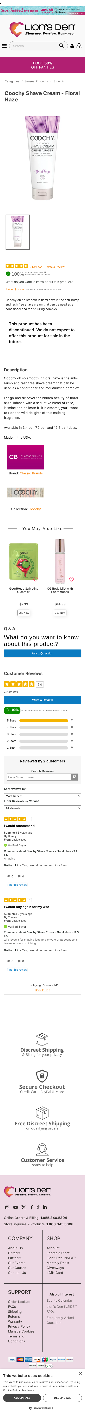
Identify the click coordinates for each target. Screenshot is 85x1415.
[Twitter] (23, 1207)
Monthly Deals (58, 1263)
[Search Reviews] (74, 777)
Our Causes (17, 1268)
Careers (14, 1253)
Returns (14, 1316)
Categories (12, 81)
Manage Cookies (21, 1331)
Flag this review (17, 884)
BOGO (42, 65)
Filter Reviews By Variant (21, 800)
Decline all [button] (62, 1397)
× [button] (80, 1373)
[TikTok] (38, 1207)
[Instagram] (7, 1207)
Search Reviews (42, 771)
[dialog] (42, 1392)
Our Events (16, 1263)
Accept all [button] (22, 1397)
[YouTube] (15, 1207)
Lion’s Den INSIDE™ (61, 1258)
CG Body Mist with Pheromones (60, 590)
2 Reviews (36, 266)
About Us (15, 1248)
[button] (4, 45)
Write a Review (55, 266)
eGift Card (55, 1273)
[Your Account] (72, 45)
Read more (27, 1390)
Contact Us (17, 1273)
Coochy (35, 509)
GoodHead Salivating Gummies (23, 590)
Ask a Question (15, 289)
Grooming (59, 81)
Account (53, 1248)
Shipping (15, 1311)
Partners (14, 1258)
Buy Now (24, 612)
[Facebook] (31, 1207)
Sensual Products (36, 81)
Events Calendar (59, 1300)
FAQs (12, 1307)
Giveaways (55, 1268)
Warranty (15, 1321)
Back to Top (42, 990)
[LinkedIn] (45, 1207)
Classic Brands (31, 473)
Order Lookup (19, 1302)
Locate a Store (58, 1253)
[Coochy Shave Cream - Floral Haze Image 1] (42, 158)
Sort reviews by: (15, 788)
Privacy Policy (19, 1326)
